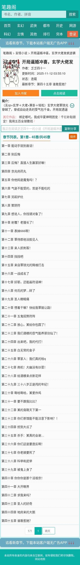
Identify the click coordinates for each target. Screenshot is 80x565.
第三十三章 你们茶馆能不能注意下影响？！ (30, 418)
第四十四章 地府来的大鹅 (18, 512)
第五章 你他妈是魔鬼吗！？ (19, 179)
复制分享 (70, 128)
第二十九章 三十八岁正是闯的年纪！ (25, 384)
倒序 (73, 136)
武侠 (33, 25)
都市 (46, 25)
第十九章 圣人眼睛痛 (15, 299)
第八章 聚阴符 (10, 205)
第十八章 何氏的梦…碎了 (18, 290)
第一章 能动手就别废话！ (18, 145)
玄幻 (20, 25)
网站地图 (40, 559)
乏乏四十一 (38, 68)
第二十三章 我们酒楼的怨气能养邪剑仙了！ (30, 333)
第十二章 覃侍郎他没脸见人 (19, 239)
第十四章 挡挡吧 (12, 256)
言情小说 (21, 53)
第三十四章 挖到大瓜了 (16, 427)
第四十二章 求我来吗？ (16, 495)
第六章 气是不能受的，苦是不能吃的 (25, 188)
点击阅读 (59, 93)
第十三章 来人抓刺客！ (16, 248)
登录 (72, 34)
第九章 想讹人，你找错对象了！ (22, 214)
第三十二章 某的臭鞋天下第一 (21, 410)
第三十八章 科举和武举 (16, 461)
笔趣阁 (8, 6)
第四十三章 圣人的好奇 (16, 503)
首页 (7, 25)
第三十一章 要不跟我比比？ (19, 401)
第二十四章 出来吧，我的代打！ (22, 341)
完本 (59, 34)
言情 (20, 34)
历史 (59, 25)
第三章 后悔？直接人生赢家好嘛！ (24, 162)
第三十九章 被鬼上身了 (16, 469)
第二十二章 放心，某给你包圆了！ (24, 324)
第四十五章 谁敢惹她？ (52, 84)
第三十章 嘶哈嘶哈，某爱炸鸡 (21, 393)
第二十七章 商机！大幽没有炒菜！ (24, 367)
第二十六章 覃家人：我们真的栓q (23, 358)
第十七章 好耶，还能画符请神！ (22, 282)
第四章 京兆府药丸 (13, 171)
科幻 (7, 34)
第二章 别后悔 (10, 154)
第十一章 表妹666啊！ (16, 231)
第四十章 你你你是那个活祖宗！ (22, 478)
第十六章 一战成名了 (15, 273)
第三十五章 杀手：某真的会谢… (22, 435)
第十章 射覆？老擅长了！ (18, 222)
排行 (46, 34)
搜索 (72, 14)
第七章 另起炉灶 (12, 197)
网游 (72, 25)
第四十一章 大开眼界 (15, 486)
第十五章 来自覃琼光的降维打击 (22, 265)
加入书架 (21, 93)
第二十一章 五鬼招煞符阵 (18, 316)
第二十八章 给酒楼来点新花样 (21, 375)
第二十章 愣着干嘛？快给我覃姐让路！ (27, 307)
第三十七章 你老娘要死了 (18, 452)
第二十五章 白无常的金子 (18, 350)
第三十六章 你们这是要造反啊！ (22, 444)
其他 (33, 34)
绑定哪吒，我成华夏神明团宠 (38, 117)
